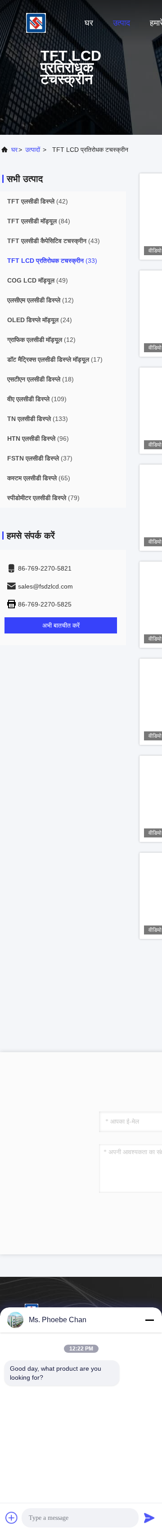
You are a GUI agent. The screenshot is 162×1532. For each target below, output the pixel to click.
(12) (40, 300)
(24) (39, 319)
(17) (55, 359)
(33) (52, 260)
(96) (38, 438)
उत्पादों (32, 149)
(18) (40, 379)
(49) (37, 280)
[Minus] (149, 1320)
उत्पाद (121, 22)
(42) (37, 201)
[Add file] (11, 1518)
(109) (37, 399)
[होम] (36, 22)
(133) (37, 418)
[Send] (149, 1518)
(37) (39, 458)
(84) (38, 221)
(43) (53, 240)
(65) (38, 478)
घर (89, 22)
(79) (43, 497)
